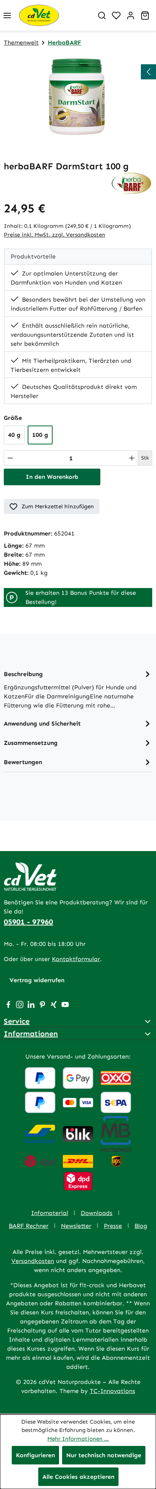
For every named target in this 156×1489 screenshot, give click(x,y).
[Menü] (7, 15)
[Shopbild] (78, 97)
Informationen (31, 1033)
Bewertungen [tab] (23, 762)
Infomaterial (49, 1213)
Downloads (96, 1213)
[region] (78, 97)
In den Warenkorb (52, 476)
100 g (40, 434)
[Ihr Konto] (130, 15)
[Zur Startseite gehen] (54, 15)
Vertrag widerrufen (36, 980)
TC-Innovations (112, 1391)
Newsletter (76, 1225)
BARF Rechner (28, 1225)
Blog (140, 1225)
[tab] (78, 689)
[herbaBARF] (131, 182)
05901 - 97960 (28, 921)
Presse (113, 1225)
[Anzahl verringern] (10, 458)
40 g (14, 434)
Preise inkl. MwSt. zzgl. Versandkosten (54, 234)
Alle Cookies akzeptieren (78, 1476)
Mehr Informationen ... (78, 1438)
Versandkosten (32, 1261)
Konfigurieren (35, 1455)
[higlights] (148, 71)
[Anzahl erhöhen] (132, 458)
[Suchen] (102, 15)
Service (17, 1021)
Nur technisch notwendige (103, 1455)
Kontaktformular (76, 959)
